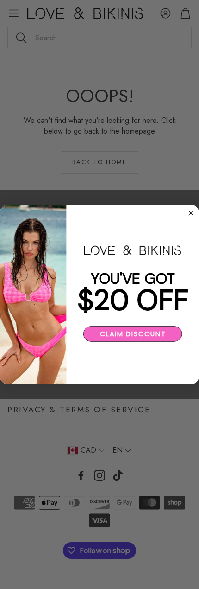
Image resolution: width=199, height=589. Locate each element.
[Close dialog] (191, 213)
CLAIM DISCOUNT (132, 334)
